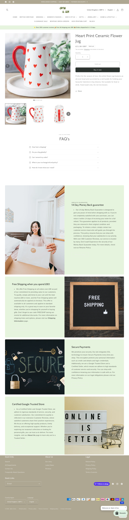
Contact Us (9, 468)
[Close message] (125, 507)
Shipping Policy (21, 328)
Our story (48, 461)
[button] (7, 10)
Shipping (87, 49)
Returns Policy (80, 254)
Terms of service (91, 472)
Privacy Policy (80, 385)
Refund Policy (90, 461)
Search (7, 461)
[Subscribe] (39, 483)
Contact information (65, 508)
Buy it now (98, 70)
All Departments (10, 465)
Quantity (78, 53)
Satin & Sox (13, 509)
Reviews (48, 468)
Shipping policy (54, 508)
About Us (18, 445)
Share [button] (80, 91)
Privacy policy (32, 508)
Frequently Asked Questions (15, 472)
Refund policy (23, 508)
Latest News (49, 465)
